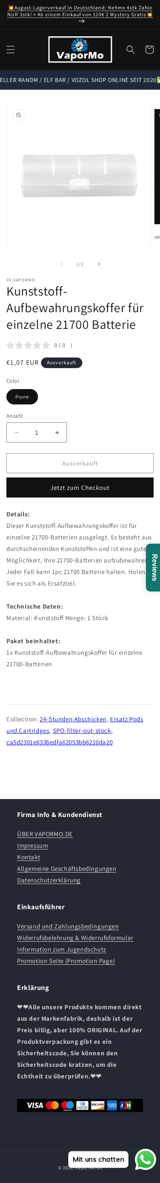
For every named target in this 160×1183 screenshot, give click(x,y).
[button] (10, 49)
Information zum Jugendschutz (61, 949)
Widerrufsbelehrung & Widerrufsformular (75, 938)
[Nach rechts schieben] (99, 264)
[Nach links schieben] (61, 264)
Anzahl (14, 415)
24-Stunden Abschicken (73, 719)
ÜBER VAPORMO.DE (45, 834)
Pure (26, 398)
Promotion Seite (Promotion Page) (66, 961)
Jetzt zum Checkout (80, 487)
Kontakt (28, 857)
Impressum (32, 845)
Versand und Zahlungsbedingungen (68, 926)
